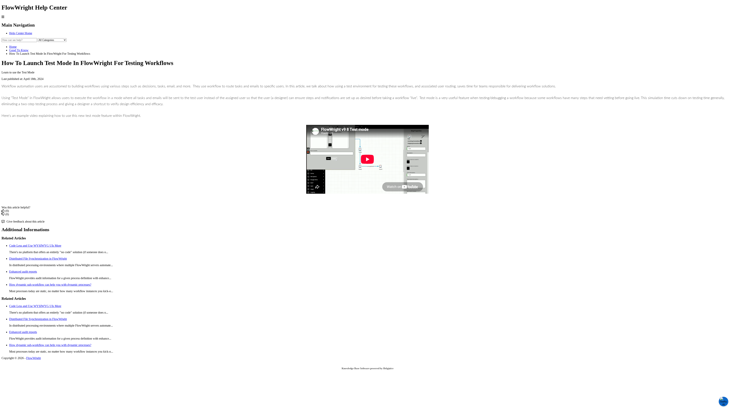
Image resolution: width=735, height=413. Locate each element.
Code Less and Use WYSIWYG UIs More (35, 245)
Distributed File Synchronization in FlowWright (38, 258)
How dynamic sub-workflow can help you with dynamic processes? (50, 284)
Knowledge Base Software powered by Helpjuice (368, 368)
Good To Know (19, 50)
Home (13, 46)
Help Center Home (20, 33)
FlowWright (33, 358)
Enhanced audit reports (23, 271)
